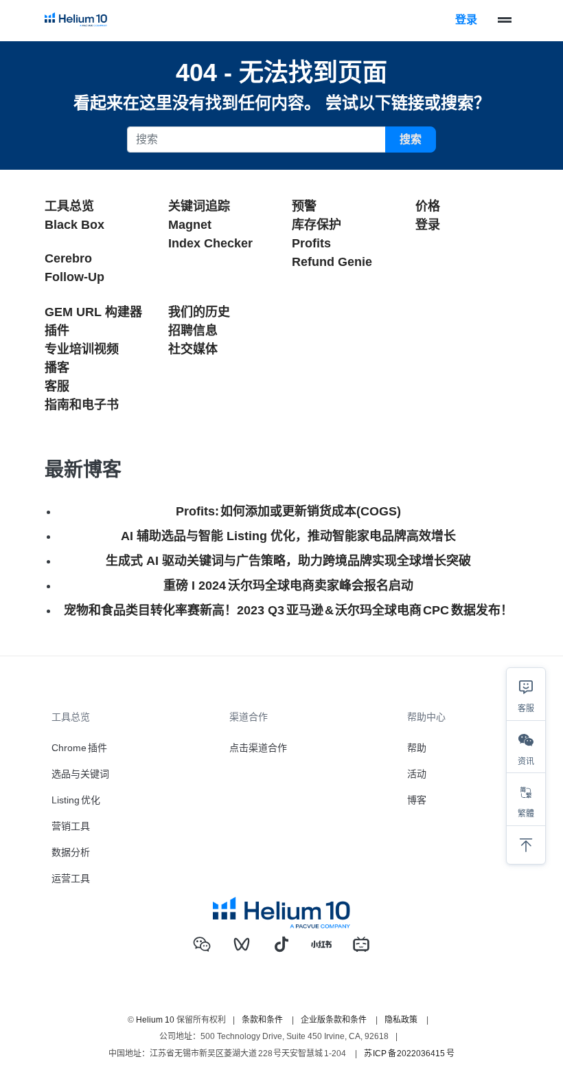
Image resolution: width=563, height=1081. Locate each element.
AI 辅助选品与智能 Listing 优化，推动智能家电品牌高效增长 (288, 536)
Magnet (189, 225)
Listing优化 (75, 799)
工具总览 (69, 206)
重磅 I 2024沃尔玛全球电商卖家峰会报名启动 (288, 585)
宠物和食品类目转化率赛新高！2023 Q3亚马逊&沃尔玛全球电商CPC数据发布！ (288, 610)
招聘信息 (193, 330)
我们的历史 (199, 312)
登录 (466, 19)
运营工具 (70, 878)
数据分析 (70, 852)
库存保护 (316, 225)
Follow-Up (74, 277)
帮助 (416, 747)
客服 (57, 386)
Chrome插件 (79, 747)
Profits (311, 243)
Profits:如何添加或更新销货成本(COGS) (288, 511)
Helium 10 (155, 1020)
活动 (416, 773)
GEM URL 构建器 (93, 312)
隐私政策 (400, 1020)
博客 (416, 799)
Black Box (74, 225)
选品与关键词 (80, 773)
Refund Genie (332, 262)
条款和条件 (262, 1020)
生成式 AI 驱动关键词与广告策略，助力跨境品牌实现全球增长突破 (288, 561)
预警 (304, 206)
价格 (427, 206)
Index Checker (210, 243)
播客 (57, 368)
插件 (57, 330)
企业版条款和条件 (334, 1020)
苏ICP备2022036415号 (409, 1053)
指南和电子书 (82, 405)
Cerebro (68, 258)
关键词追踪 (199, 206)
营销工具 (70, 826)
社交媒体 (193, 349)
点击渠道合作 (258, 747)
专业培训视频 (82, 349)
